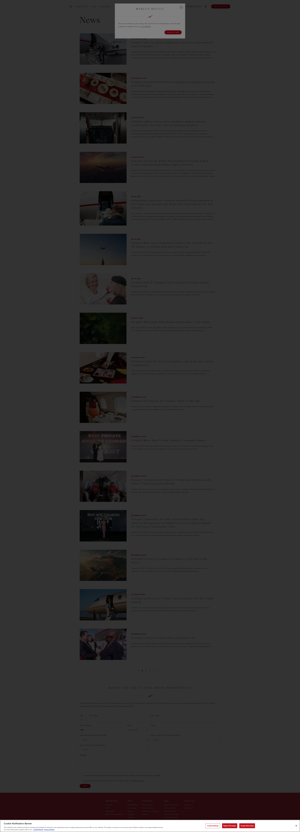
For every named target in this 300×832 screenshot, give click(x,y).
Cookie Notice (38, 829)
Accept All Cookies (247, 826)
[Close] (296, 825)
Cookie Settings (212, 826)
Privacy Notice (49, 829)
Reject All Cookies (229, 826)
